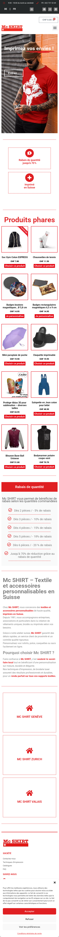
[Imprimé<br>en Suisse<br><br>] (29, 177)
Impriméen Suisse (29, 186)
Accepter (29, 911)
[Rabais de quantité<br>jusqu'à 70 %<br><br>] (29, 153)
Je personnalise (15, 316)
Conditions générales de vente (29, 933)
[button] (54, 882)
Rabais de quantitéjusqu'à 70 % (29, 162)
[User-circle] (32, 9)
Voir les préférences (29, 927)
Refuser (29, 919)
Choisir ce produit (15, 265)
